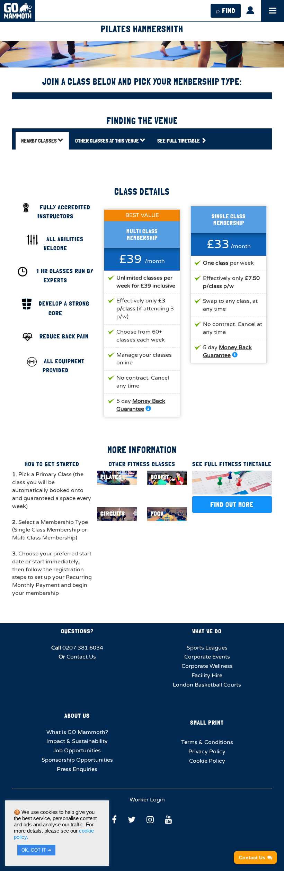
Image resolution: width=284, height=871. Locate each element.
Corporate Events (207, 656)
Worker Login (146, 799)
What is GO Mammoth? (77, 732)
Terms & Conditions (207, 742)
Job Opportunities (77, 750)
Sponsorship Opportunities (77, 759)
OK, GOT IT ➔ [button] (36, 850)
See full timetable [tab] (179, 140)
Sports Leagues (207, 647)
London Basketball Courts (207, 684)
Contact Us (81, 656)
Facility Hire (207, 675)
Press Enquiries (77, 769)
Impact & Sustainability (77, 741)
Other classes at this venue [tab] (107, 140)
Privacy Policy (206, 751)
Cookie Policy (207, 760)
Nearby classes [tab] (39, 140)
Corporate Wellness (207, 666)
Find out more (232, 504)
